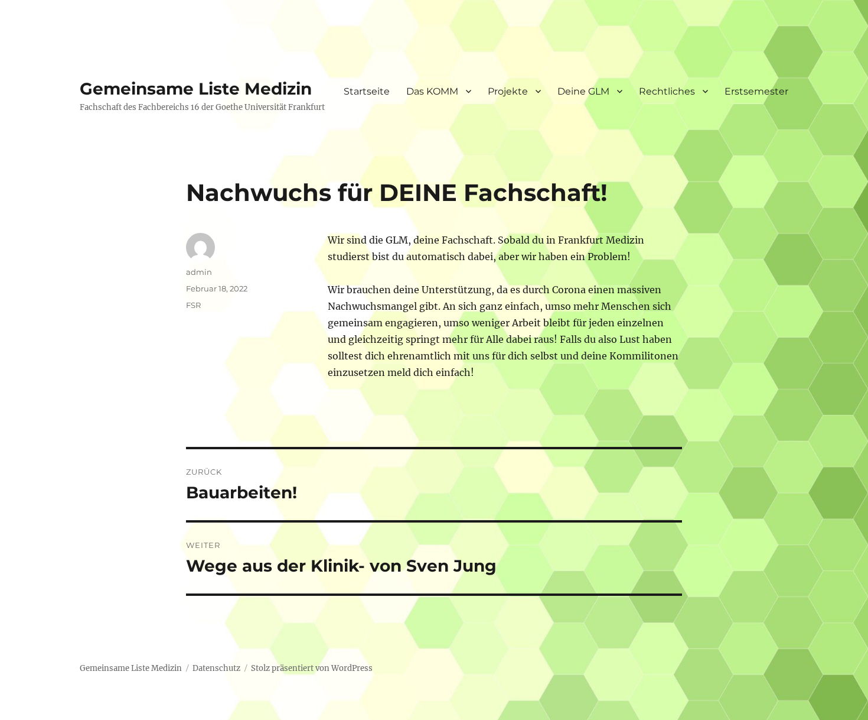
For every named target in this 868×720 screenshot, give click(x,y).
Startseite (367, 91)
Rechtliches (667, 91)
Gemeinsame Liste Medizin (196, 89)
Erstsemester (756, 91)
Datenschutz (216, 668)
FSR (193, 305)
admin (199, 272)
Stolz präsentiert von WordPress (312, 668)
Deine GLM (583, 91)
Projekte (508, 91)
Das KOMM (432, 91)
